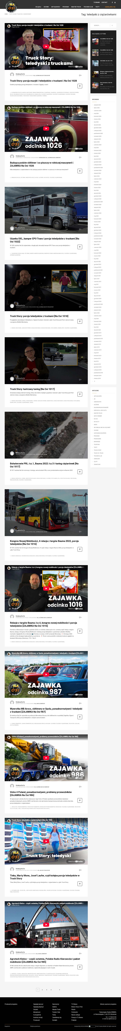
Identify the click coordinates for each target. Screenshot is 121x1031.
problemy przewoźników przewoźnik (19, 975)
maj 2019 (96, 352)
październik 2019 (98, 338)
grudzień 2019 (97, 332)
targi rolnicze (48, 975)
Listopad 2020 (97, 301)
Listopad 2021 (97, 267)
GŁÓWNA (38, 75)
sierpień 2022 (97, 241)
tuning (31, 402)
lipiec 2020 (96, 313)
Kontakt (54, 1020)
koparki (23, 478)
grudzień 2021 (97, 264)
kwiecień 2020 (97, 321)
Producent (36, 1020)
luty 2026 (96, 122)
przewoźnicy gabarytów (33, 806)
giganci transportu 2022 (28, 723)
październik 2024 (98, 167)
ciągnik (19, 973)
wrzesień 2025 (97, 136)
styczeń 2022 (97, 261)
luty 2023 (96, 224)
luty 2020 (96, 327)
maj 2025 (96, 147)
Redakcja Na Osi (20, 74)
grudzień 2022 (97, 230)
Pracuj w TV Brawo (77, 1017)
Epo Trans (23, 177)
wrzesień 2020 (97, 307)
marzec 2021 (97, 290)
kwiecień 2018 (97, 375)
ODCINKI (49, 229)
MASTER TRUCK (98, 413)
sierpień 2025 (97, 139)
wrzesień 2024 (97, 170)
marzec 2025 (97, 153)
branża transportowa (38, 92)
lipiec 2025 (96, 142)
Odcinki (35, 1009)
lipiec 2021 (96, 278)
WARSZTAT (97, 458)
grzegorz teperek (74, 92)
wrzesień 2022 (97, 238)
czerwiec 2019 (97, 350)
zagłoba (77, 723)
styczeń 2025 (97, 159)
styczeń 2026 (97, 125)
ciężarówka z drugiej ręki (18, 253)
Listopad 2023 (97, 199)
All (34, 75)
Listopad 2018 (97, 370)
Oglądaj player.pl (38, 1007)
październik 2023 (98, 201)
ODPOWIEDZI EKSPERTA (100, 433)
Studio (73, 1009)
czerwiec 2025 (97, 144)
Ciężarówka (47, 92)
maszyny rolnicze (30, 177)
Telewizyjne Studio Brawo (16, 95)
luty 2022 (96, 258)
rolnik (36, 975)
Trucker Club (56, 1012)
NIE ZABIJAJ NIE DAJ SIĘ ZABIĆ (102, 427)
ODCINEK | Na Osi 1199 (106, 60)
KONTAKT (104, 2)
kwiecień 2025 (97, 150)
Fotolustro (74, 1012)
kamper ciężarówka (39, 253)
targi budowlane (14, 479)
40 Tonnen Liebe (15, 890)
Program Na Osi (30, 94)
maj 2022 (96, 250)
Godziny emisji (37, 1017)
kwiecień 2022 (97, 253)
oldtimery (53, 723)
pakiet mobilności (41, 973)
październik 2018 (98, 372)
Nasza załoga (75, 1015)
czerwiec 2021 (97, 281)
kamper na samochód (58, 253)
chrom (23, 400)
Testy (54, 1015)
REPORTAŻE (97, 441)
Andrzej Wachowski (27, 92)
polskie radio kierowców (62, 973)
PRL (59, 478)
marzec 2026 (97, 119)
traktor (67, 975)
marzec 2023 (97, 221)
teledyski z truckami (70, 94)
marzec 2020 (97, 324)
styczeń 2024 (97, 193)
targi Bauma (73, 478)
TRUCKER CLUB (98, 456)
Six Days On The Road (51, 890)
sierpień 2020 (97, 310)
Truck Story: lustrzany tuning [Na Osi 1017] (32, 389)
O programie (37, 1015)
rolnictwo (46, 177)
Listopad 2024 (97, 164)
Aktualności (36, 1012)
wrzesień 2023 (97, 204)
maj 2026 (96, 113)
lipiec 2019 (96, 347)
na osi (11, 94)
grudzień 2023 (97, 196)
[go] (112, 25)
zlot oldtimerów (14, 725)
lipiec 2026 (96, 107)
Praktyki (73, 1020)
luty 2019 (96, 361)
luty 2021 (96, 293)
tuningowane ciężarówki (35, 95)
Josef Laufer (29, 890)
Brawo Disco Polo (77, 1007)
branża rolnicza (16, 177)
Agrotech (14, 973)
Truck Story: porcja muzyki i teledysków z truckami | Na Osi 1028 (43, 80)
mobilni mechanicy (36, 327)
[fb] (112, 2)
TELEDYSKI (97, 444)
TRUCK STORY (47, 75)
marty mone (36, 890)
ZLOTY (95, 461)
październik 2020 (98, 304)
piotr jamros (54, 327)
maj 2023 (96, 216)
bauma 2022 (18, 478)
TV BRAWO (97, 2)
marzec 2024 (97, 187)
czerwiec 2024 (97, 179)
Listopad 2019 (97, 335)
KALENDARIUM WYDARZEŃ (101, 407)
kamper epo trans (48, 253)
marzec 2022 (97, 256)
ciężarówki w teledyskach (63, 92)
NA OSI (53, 157)
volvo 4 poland (14, 808)
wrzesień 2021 (97, 273)
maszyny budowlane (31, 478)
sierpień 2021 (97, 275)
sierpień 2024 (97, 173)
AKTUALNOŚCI (42, 157)
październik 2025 (98, 133)
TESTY (95, 447)
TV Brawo (44, 95)
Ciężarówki (53, 92)
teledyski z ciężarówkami (59, 94)
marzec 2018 (97, 378)
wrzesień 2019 (97, 341)
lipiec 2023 (96, 210)
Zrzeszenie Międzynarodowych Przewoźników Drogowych (24, 976)
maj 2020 (96, 318)
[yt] (115, 2)
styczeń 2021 (97, 295)
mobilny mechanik (45, 327)
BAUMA (13, 478)
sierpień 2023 (97, 207)
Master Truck (50, 400)
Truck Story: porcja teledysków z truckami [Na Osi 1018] (39, 316)
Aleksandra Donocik (17, 92)
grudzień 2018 (97, 367)
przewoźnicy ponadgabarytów (47, 806)
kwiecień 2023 (97, 219)
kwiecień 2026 (97, 116)
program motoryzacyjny (20, 94)
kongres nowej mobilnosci (28, 555)
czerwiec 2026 (97, 110)
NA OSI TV (42, 75)
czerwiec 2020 (97, 315)
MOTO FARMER (98, 416)
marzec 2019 (97, 358)
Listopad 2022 (97, 233)
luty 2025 (96, 156)
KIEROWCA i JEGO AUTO (100, 410)
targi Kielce (41, 975)
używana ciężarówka (15, 255)
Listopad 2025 (97, 130)
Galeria (54, 1007)
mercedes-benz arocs (39, 723)
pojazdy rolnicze (50, 973)
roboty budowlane (65, 478)
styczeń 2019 (97, 364)
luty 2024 (96, 190)
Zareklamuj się (56, 1017)
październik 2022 (98, 236)
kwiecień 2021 (97, 287)
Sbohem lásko (42, 890)
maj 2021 (96, 284)
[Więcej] (79, 88)
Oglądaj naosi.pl (38, 1004)
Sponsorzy (55, 1004)
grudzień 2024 (97, 162)
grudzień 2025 (97, 127)
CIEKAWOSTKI (97, 401)
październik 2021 (98, 270)
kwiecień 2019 (97, 355)
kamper (32, 253)
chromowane (29, 400)
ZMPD (19, 808)
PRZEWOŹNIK (97, 438)
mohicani (47, 723)
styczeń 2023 (97, 227)
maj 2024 (96, 181)
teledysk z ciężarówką (46, 94)
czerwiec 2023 (97, 213)
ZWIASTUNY (58, 157)
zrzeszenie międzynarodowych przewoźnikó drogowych (35, 808)
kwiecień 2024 (97, 184)
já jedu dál (22, 890)
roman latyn (37, 94)
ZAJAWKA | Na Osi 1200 (106, 38)
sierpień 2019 (97, 344)
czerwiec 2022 (97, 247)
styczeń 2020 (97, 330)
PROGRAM (96, 436)
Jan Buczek (14, 806)
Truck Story (26, 95)
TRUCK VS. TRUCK (98, 453)
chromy (35, 400)
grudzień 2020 (97, 298)
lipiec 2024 (96, 176)
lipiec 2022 (96, 244)
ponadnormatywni (22, 806)
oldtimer (41, 177)
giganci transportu (16, 723)
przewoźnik (58, 806)
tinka (11, 891)
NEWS (95, 424)
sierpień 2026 (97, 105)
